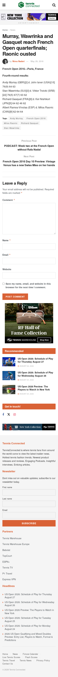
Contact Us (7, 663)
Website (6, 269)
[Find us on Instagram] (14, 414)
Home (5, 29)
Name (6, 240)
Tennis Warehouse (11, 538)
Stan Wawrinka (11, 128)
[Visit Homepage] (28, 5)
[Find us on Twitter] (8, 414)
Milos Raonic (10, 123)
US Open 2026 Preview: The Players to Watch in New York (34, 388)
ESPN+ (6, 561)
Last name (7, 498)
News (12, 29)
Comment (8, 199)
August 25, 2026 (26, 380)
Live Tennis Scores (11, 657)
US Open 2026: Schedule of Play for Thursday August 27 (35, 360)
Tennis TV (7, 567)
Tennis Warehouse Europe (15, 544)
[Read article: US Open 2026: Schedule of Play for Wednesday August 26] (8, 375)
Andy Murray (16, 118)
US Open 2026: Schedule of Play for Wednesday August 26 (35, 374)
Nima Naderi (18, 61)
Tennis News (26, 660)
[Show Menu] (3, 5)
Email (6, 254)
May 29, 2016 (37, 61)
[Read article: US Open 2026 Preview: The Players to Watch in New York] (8, 389)
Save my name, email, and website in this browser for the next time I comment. (28, 285)
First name (7, 487)
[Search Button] (54, 5)
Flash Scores (31, 657)
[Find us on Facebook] (3, 414)
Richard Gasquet (29, 123)
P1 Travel (7, 573)
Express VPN (9, 579)
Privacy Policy (43, 660)
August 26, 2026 (26, 366)
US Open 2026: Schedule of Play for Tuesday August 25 (28, 619)
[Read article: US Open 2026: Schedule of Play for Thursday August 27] (8, 361)
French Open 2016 (36, 118)
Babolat (6, 550)
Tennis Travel (8, 660)
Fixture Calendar (30, 653)
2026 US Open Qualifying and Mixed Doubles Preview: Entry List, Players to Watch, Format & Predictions (29, 637)
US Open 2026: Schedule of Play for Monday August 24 (27, 627)
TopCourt (7, 555)
